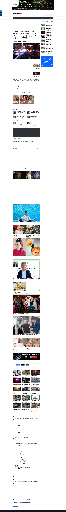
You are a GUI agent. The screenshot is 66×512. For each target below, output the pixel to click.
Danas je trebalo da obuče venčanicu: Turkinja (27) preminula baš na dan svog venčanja (35, 376)
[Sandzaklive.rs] (17, 13)
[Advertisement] (26, 25)
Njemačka (28, 361)
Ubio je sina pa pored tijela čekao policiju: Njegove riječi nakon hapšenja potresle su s (16, 401)
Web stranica (28, 499)
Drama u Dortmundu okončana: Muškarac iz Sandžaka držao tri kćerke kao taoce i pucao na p (25, 401)
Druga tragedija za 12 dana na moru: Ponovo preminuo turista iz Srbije (26, 376)
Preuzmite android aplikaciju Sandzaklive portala (26, 352)
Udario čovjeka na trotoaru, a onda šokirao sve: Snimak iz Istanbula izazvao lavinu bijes (35, 393)
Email (13, 499)
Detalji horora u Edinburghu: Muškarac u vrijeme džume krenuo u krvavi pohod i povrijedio (35, 384)
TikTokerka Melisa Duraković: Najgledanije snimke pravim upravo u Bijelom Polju (35, 117)
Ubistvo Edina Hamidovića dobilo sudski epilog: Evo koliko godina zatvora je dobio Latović (21, 123)
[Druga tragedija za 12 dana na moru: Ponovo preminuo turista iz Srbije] (26, 372)
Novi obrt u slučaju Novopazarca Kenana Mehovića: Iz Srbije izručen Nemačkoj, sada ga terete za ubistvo (35, 112)
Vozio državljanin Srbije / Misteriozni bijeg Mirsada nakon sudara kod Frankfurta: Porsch (16, 409)
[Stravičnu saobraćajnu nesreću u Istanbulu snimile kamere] (17, 389)
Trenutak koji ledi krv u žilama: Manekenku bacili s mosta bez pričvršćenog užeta (25, 393)
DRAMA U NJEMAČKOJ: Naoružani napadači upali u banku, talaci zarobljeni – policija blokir (26, 409)
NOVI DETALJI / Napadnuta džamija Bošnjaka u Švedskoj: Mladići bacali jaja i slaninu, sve (17, 376)
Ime (13, 496)
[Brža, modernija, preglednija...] (26, 356)
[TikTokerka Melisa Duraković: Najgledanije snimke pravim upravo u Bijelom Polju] (28, 117)
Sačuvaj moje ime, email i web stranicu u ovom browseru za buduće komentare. (22, 502)
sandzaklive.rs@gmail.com (45, 510)
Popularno (47, 21)
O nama (50, 510)
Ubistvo (24, 361)
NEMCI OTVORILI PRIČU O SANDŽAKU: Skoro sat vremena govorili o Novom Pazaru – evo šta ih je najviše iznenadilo (49, 48)
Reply (18, 425)
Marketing (52, 510)
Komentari (51, 21)
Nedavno (43, 21)
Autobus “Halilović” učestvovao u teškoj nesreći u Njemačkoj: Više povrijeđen (26, 384)
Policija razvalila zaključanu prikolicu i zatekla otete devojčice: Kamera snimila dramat (17, 384)
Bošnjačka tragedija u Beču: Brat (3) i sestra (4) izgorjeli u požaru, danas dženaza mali (35, 401)
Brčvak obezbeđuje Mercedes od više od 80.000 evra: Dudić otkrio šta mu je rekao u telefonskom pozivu (49, 36)
